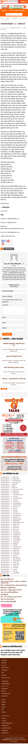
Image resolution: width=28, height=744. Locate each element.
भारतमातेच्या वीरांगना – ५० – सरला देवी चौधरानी (11, 559)
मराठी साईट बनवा (5, 688)
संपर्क (3, 672)
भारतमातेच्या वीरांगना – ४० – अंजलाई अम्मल (10, 541)
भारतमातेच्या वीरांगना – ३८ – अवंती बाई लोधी (10, 538)
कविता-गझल (4, 712)
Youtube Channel (5, 715)
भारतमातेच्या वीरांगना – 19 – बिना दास (9, 508)
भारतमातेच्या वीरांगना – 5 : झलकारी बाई (9, 484)
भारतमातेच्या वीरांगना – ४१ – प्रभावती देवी (9, 543)
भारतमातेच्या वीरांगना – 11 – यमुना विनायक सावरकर (12, 494)
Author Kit (4, 665)
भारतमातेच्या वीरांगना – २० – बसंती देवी (9, 510)
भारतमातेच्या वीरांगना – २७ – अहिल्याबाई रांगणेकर (11, 519)
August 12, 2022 (5, 28)
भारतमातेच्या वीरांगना (9, 248)
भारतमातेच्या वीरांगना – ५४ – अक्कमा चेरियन (10, 564)
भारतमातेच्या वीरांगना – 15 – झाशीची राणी (10, 501)
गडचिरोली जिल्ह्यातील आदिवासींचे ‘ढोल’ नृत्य (14, 344)
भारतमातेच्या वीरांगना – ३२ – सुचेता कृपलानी (10, 527)
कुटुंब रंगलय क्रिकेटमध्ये (7, 579)
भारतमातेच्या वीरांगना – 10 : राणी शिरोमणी (10, 493)
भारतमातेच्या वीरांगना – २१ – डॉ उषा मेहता (9, 512)
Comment (5, 305)
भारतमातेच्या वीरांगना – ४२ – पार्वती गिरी (9, 545)
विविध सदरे (4, 691)
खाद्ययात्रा (3, 707)
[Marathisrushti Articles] (14, 3)
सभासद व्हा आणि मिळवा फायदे (12, 646)
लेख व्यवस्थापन (4, 660)
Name (4, 317)
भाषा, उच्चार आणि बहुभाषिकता (9, 592)
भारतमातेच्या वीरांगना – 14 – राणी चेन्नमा (9, 500)
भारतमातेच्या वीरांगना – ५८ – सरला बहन (9, 571)
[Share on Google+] (3, 244)
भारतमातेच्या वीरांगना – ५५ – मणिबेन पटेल (9, 566)
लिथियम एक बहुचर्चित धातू (8, 587)
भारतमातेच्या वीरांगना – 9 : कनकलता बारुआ (10, 491)
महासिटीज (3, 704)
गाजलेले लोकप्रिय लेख (6, 693)
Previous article (14, 285)
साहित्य (7, 18)
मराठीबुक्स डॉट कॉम (5, 725)
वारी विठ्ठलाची (4, 594)
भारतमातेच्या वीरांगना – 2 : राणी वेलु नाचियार (10, 479)
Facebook (4, 718)
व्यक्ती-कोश (4, 702)
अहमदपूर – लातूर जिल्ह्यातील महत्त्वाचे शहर (14, 379)
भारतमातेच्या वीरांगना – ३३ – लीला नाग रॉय (10, 529)
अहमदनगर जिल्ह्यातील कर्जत (14, 356)
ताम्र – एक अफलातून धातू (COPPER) (11, 597)
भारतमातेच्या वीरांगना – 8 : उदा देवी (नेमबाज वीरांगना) (12, 489)
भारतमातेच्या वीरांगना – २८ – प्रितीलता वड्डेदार (10, 520)
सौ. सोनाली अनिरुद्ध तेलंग (16, 28)
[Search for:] (14, 14)
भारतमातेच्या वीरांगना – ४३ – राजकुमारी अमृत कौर (11, 547)
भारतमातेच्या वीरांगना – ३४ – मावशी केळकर (10, 531)
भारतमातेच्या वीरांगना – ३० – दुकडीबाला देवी (10, 524)
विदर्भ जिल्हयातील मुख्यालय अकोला (14, 367)
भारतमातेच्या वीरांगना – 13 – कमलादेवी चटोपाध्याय (11, 498)
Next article (14, 286)
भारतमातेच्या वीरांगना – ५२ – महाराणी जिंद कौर (11, 560)
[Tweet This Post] (5, 241)
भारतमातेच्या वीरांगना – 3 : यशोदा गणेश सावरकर (11, 480)
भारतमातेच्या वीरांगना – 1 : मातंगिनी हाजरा (10, 477)
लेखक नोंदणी (4, 662)
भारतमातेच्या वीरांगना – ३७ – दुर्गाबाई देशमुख (10, 536)
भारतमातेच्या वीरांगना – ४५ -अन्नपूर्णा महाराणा (10, 550)
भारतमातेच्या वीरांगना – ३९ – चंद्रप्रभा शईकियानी (11, 540)
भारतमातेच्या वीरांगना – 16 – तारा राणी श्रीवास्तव (11, 503)
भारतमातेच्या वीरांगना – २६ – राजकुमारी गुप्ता (10, 517)
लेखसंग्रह (3, 699)
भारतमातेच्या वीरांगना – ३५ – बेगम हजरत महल (10, 533)
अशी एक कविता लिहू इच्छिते (8, 601)
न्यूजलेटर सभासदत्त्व (5, 667)
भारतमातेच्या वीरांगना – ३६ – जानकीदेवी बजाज (10, 534)
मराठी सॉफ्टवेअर (4, 696)
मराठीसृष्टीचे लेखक (5, 681)
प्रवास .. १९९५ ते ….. (5, 686)
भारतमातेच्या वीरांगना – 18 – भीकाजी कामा (10, 507)
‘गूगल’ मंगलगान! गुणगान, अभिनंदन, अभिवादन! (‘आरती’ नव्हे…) (14, 582)
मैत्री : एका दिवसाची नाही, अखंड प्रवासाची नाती (14, 585)
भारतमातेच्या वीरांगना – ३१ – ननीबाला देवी (9, 526)
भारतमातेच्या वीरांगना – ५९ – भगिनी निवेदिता (10, 573)
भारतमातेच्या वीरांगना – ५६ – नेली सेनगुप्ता (9, 567)
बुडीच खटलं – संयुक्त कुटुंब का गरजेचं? (11, 590)
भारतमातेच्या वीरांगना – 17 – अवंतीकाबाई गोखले (11, 505)
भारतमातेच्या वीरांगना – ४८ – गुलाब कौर (9, 555)
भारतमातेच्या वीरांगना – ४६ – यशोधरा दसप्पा (10, 552)
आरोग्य (3, 709)
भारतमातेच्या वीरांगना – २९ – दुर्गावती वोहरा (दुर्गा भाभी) (12, 522)
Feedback (4, 675)
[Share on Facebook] (3, 241)
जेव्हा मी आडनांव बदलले (7, 599)
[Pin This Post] (8, 241)
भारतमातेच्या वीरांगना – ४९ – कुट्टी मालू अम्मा (10, 557)
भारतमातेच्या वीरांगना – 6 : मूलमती (8, 486)
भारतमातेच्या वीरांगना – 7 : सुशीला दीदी (9, 487)
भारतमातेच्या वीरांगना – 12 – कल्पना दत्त (9, 496)
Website (4, 328)
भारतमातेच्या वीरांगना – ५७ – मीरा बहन (9, 569)
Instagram (4, 720)
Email (4, 322)
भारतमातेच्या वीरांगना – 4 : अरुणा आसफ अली (10, 482)
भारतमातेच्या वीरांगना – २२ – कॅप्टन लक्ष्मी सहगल (11, 513)
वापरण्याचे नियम (4, 670)
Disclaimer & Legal (6, 677)
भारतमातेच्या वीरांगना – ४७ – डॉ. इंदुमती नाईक (10, 554)
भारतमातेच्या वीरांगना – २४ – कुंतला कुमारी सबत (11, 515)
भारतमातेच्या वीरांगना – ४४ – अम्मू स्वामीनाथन (10, 548)
